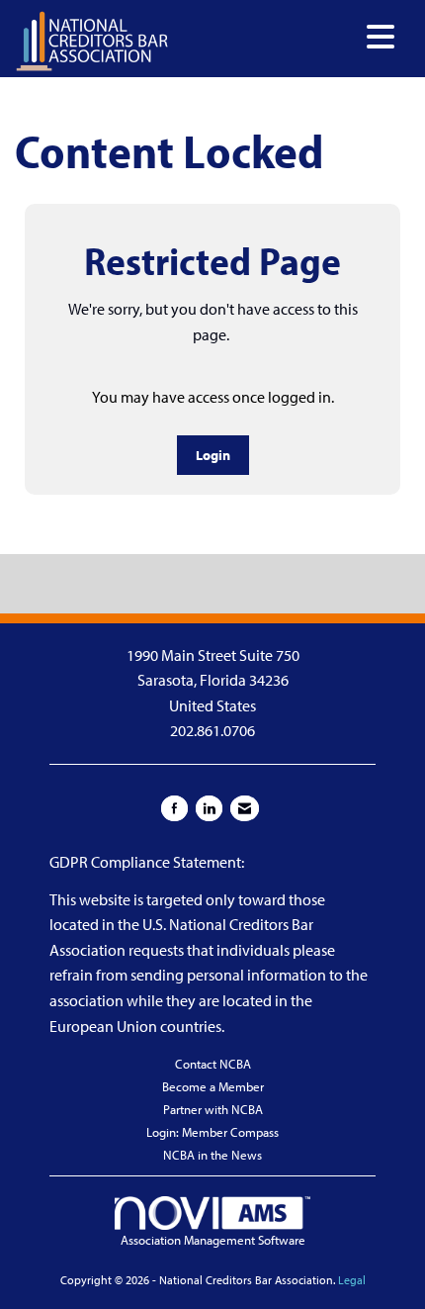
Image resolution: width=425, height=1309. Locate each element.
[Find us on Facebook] (174, 808)
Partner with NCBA (213, 1109)
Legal (352, 1279)
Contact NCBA (213, 1064)
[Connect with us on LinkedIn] (209, 808)
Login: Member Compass (212, 1132)
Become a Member (213, 1086)
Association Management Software (213, 1240)
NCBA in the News (212, 1155)
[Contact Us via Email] (244, 808)
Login (213, 454)
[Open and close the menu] (287, 37)
